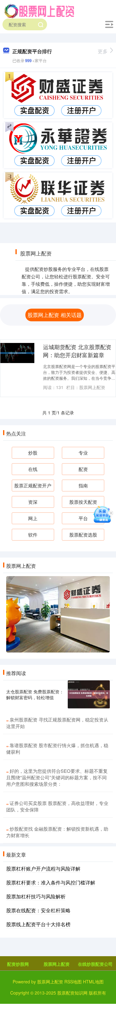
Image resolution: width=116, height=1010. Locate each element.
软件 (32, 534)
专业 (83, 452)
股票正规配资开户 (32, 485)
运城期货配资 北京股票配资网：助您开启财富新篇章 (77, 351)
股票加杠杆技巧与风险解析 (36, 896)
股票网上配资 (57, 964)
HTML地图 (93, 981)
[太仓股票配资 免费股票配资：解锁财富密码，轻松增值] (89, 694)
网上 (32, 518)
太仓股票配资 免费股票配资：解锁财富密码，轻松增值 (35, 694)
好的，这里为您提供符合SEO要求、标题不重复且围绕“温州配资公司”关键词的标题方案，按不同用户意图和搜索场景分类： (57, 777)
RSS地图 (73, 981)
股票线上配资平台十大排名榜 (38, 924)
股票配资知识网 (72, 993)
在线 (32, 469)
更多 (103, 51)
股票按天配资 (83, 502)
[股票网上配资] (38, 10)
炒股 (32, 452)
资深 (32, 502)
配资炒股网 (18, 964)
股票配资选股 (83, 534)
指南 (83, 485)
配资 (83, 469)
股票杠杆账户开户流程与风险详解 (43, 868)
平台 (83, 518)
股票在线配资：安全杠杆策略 (38, 910)
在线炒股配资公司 (95, 964)
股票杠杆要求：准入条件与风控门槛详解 (50, 882)
